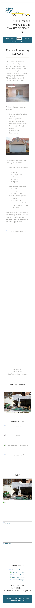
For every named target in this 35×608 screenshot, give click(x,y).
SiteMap (27, 598)
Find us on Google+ (20, 598)
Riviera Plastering (17, 12)
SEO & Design (13, 600)
